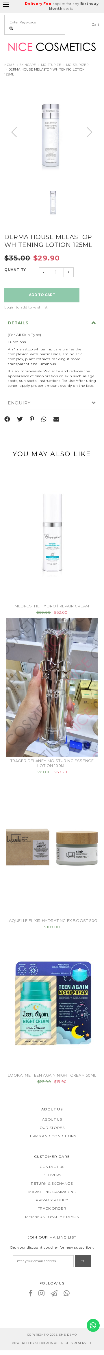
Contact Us (52, 1166)
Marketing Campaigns (51, 1192)
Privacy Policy (52, 1200)
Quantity (15, 269)
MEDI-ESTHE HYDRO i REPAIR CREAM (52, 606)
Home (9, 65)
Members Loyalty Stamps (52, 1216)
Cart (96, 24)
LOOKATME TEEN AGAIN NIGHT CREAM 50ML (52, 1075)
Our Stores (52, 1127)
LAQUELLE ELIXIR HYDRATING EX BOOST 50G (52, 920)
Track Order (52, 1208)
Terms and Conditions (52, 1136)
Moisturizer (77, 65)
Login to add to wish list (26, 307)
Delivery (52, 1175)
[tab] (52, 323)
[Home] (52, 46)
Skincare (28, 65)
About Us (52, 1119)
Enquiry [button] (19, 403)
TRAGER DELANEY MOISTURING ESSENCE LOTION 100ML (52, 763)
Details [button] (18, 323)
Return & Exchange (52, 1183)
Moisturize (51, 65)
